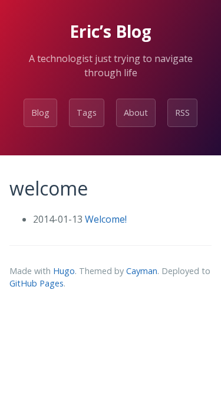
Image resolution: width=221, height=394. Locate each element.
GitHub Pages (36, 283)
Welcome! (106, 219)
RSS (182, 112)
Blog (40, 112)
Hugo (64, 270)
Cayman (141, 270)
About (136, 112)
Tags (87, 112)
